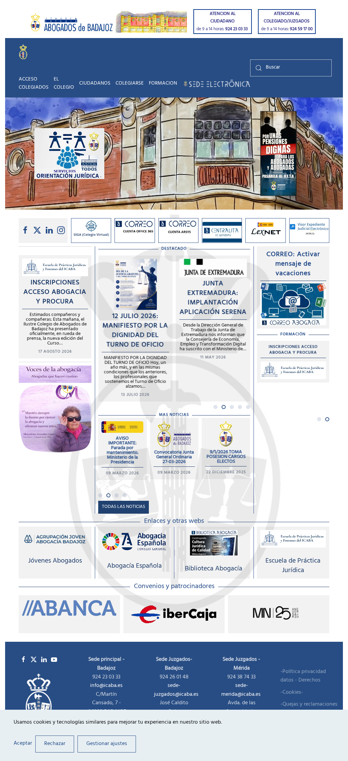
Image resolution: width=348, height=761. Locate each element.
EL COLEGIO (64, 84)
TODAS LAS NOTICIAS (123, 507)
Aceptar (23, 744)
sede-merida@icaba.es (241, 690)
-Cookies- (291, 693)
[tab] (215, 407)
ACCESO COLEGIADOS (34, 84)
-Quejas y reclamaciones (308, 705)
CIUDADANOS (94, 84)
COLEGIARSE (130, 84)
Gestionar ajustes (106, 744)
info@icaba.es (106, 685)
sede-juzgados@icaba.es (176, 690)
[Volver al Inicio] (24, 51)
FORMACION (163, 84)
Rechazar (54, 744)
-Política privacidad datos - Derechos (303, 676)
